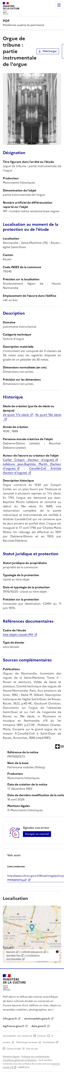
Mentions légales (11, 1056)
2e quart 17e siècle (16, 415)
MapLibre (10, 951)
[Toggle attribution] (57, 952)
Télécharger (49, 51)
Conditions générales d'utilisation (20, 1060)
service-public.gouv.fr (37, 1019)
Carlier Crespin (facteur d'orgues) (28, 460)
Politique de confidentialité (35, 1056)
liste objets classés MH (18, 634)
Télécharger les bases (27, 1042)
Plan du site (32, 1048)
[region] (32, 934)
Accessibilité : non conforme (17, 1036)
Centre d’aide (14, 1048)
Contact (42, 1036)
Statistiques (49, 1042)
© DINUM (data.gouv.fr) (31, 951)
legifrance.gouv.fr (13, 1026)
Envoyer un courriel (37, 834)
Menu (59, 5)
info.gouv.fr (10, 1019)
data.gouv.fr (38, 1026)
